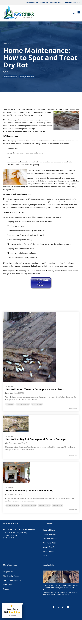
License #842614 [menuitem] (31, 2)
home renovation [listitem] (44, 505)
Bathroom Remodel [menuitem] (50, 538)
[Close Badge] (22, 604)
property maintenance (27, 76)
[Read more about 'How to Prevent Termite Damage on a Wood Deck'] (41, 347)
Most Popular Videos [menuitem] (11, 576)
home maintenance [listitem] (23, 404)
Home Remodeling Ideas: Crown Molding (29, 490)
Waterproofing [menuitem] (48, 551)
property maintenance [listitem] (29, 505)
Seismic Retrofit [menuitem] (48, 547)
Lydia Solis (7, 72)
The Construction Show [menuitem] (12, 580)
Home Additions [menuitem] (49, 530)
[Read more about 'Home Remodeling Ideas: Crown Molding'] (41, 472)
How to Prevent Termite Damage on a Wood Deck (34, 389)
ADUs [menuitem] (45, 556)
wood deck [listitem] (9, 404)
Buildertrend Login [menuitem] (72, 2)
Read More (73, 408)
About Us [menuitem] (44, 2)
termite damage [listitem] (37, 404)
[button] (79, 12)
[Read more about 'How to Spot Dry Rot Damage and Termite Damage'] (41, 423)
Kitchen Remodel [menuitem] (49, 534)
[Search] (73, 13)
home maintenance (10, 76)
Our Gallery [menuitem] (7, 585)
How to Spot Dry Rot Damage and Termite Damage (35, 439)
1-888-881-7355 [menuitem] (56, 2)
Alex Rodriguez (11, 443)
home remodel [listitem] (57, 505)
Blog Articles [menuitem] (8, 572)
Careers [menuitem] (6, 589)
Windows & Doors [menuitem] (49, 543)
